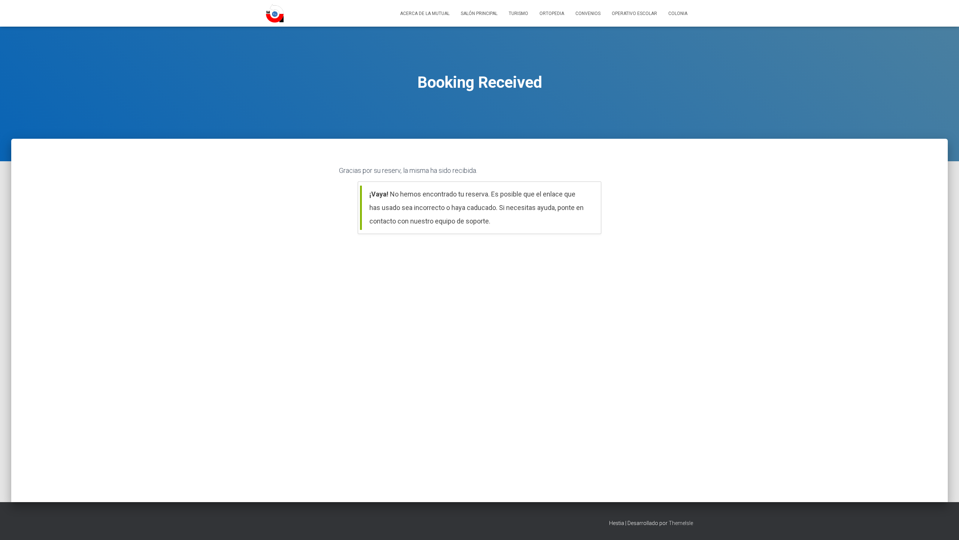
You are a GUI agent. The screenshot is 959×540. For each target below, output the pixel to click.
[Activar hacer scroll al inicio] (944, 525)
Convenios (587, 13)
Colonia (677, 13)
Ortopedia (551, 13)
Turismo (518, 13)
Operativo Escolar (634, 13)
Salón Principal (479, 13)
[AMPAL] (274, 13)
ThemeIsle (681, 523)
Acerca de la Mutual (425, 13)
